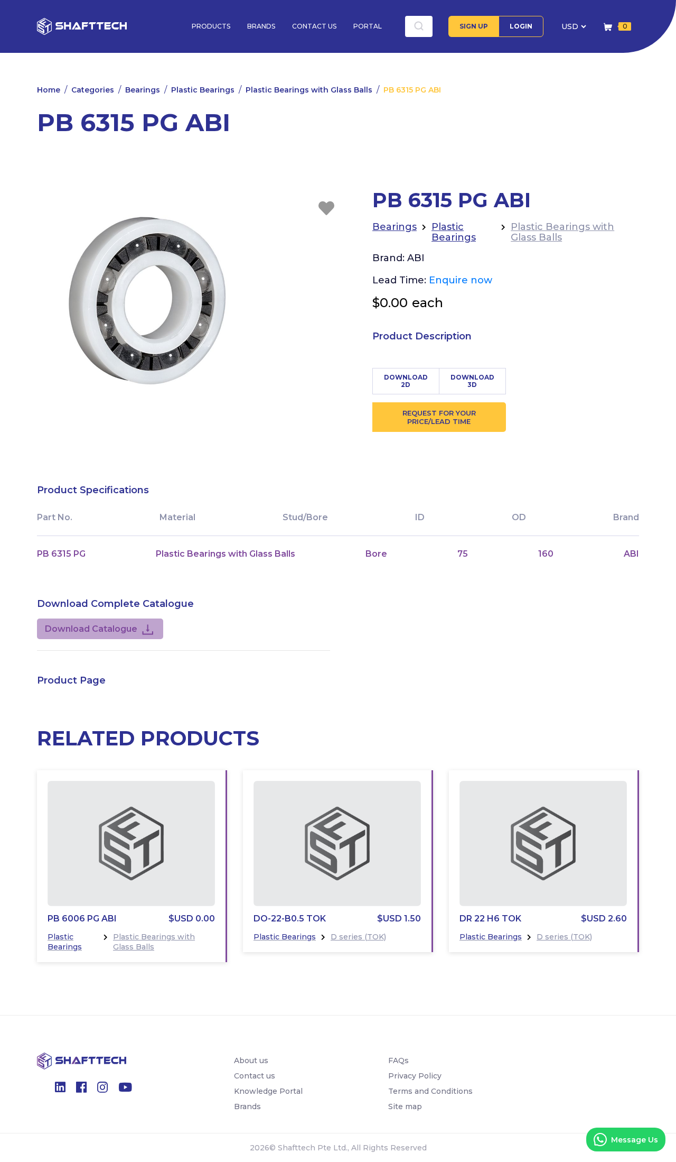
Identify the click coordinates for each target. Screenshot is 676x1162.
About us (251, 1060)
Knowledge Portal (268, 1091)
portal (367, 26)
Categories (92, 90)
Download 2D (406, 381)
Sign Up (473, 26)
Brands (261, 26)
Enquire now (460, 280)
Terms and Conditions (430, 1091)
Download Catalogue (91, 629)
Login (521, 26)
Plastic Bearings (202, 90)
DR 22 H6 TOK (490, 919)
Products (211, 26)
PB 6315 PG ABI (412, 90)
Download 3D (472, 381)
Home (48, 90)
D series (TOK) (358, 937)
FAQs (398, 1060)
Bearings (142, 90)
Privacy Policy (415, 1076)
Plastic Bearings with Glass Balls (309, 90)
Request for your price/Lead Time (439, 417)
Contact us (314, 26)
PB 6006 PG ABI (82, 919)
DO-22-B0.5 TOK (289, 919)
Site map (405, 1106)
